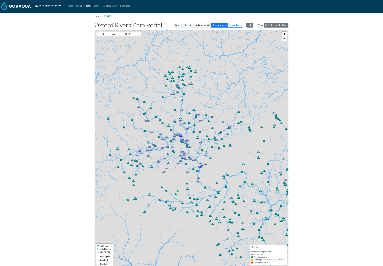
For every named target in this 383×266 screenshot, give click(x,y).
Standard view (219, 25)
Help (250, 25)
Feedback (125, 5)
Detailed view (235, 25)
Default (269, 25)
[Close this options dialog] (284, 247)
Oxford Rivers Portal (48, 6)
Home (70, 5)
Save (284, 25)
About (79, 5)
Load (277, 25)
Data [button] (95, 5)
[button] (200, 167)
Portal (87, 5)
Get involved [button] (109, 5)
